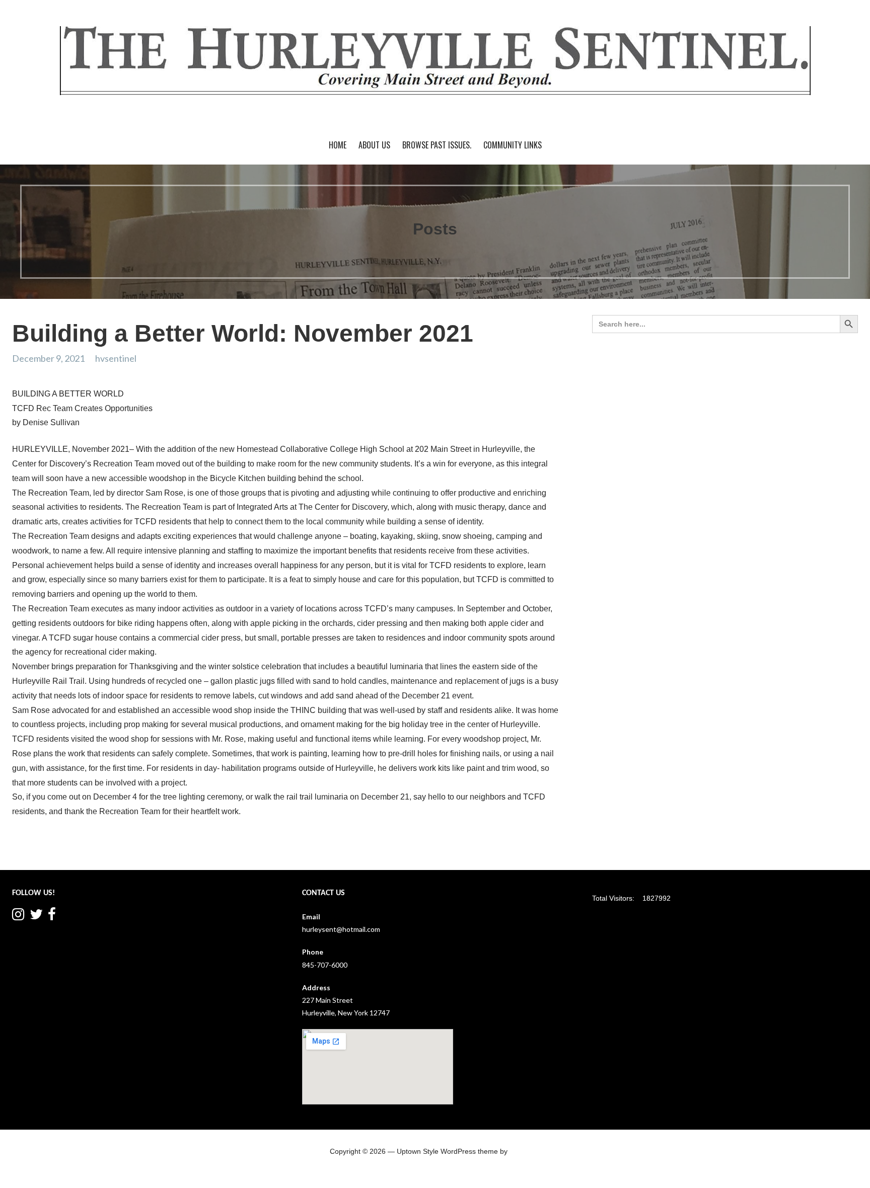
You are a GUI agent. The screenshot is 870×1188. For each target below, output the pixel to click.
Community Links (512, 145)
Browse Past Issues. (436, 145)
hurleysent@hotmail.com (341, 929)
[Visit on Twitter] (36, 916)
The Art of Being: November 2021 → (503, 850)
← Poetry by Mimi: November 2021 (74, 850)
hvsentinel (115, 358)
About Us (374, 145)
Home (337, 145)
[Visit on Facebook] (52, 916)
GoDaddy (525, 1151)
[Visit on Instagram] (18, 916)
